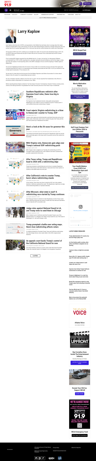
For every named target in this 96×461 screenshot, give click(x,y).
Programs (7, 14)
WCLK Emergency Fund (79, 432)
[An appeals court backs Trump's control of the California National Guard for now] (15, 245)
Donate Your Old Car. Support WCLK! (79, 389)
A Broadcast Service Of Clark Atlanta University (43, 448)
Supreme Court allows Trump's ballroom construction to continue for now (79, 269)
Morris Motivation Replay (79, 84)
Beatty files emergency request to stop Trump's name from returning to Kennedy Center (79, 283)
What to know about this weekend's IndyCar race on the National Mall (78, 298)
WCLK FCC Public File (76, 447)
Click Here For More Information (79, 135)
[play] (6, 10)
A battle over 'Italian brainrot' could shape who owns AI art (78, 263)
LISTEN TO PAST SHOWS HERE (79, 362)
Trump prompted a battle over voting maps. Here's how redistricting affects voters (44, 225)
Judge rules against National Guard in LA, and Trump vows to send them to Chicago (43, 209)
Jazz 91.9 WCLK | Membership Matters (48, 17)
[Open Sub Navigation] (18, 14)
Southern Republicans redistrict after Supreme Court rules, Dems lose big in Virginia (42, 94)
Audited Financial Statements (59, 450)
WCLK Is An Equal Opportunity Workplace (41, 451)
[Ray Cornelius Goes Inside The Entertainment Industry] (79, 340)
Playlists (14, 14)
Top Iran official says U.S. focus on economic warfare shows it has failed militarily (78, 291)
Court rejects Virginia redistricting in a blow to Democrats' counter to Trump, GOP (44, 111)
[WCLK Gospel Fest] (79, 36)
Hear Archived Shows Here (79, 187)
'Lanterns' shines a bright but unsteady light (79, 250)
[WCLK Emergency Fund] (79, 414)
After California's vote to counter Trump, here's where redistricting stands (43, 176)
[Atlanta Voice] (79, 312)
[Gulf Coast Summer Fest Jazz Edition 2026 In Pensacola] (79, 113)
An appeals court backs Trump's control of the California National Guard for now (44, 242)
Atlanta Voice (79, 323)
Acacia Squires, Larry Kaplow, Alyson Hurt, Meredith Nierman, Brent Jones (40, 131)
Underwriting (61, 14)
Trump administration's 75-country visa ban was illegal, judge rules (79, 236)
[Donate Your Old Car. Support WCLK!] (79, 377)
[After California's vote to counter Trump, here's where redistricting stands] (15, 179)
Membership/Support (47, 14)
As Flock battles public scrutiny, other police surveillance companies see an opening (78, 244)
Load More (35, 255)
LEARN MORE (80, 394)
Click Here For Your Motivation (79, 96)
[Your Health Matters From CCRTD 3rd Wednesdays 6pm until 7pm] (79, 152)
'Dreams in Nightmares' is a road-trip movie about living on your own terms (78, 276)
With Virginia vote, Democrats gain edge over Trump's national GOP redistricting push (45, 144)
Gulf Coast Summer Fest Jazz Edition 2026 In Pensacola (79, 129)
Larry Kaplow (28, 99)
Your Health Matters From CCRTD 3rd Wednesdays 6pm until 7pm (79, 169)
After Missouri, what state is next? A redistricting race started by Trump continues (45, 193)
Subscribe (71, 14)
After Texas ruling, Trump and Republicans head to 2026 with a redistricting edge (44, 160)
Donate (88, 3)
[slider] (12, 10)
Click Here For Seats (80, 54)
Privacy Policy (56, 447)
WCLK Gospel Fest (79, 50)
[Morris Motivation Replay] (79, 70)
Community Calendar (26, 14)
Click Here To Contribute (79, 435)
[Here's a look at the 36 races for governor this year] (15, 131)
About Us (77, 14)
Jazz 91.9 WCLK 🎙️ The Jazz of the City (79, 225)
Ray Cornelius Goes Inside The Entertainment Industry (80, 354)
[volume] (10, 10)
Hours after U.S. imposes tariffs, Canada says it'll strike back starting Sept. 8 (79, 257)
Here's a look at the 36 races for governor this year (45, 127)
